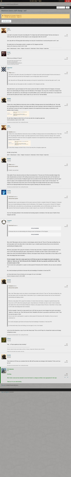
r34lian (8, 28)
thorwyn (8, 52)
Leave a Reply (7, 21)
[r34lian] (3, 30)
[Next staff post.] (67, 377)
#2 (67, 57)
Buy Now (68, 1)
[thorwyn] (3, 53)
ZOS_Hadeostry (10, 369)
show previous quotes (13, 166)
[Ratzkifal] (3, 100)
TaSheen (9, 338)
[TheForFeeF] (3, 69)
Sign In (2, 7)
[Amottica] (3, 192)
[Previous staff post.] (65, 377)
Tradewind (9, 220)
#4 (67, 104)
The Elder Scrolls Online (35, 1)
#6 (67, 164)
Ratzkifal (9, 98)
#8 (67, 225)
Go (67, 7)
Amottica (9, 190)
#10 (67, 344)
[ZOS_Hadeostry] (3, 370)
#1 (67, 34)
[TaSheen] (3, 340)
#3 (67, 72)
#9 (67, 285)
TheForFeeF (9, 67)
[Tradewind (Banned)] (3, 222)
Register (7, 392)
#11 (67, 360)
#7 (67, 196)
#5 (67, 131)
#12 (67, 373)
